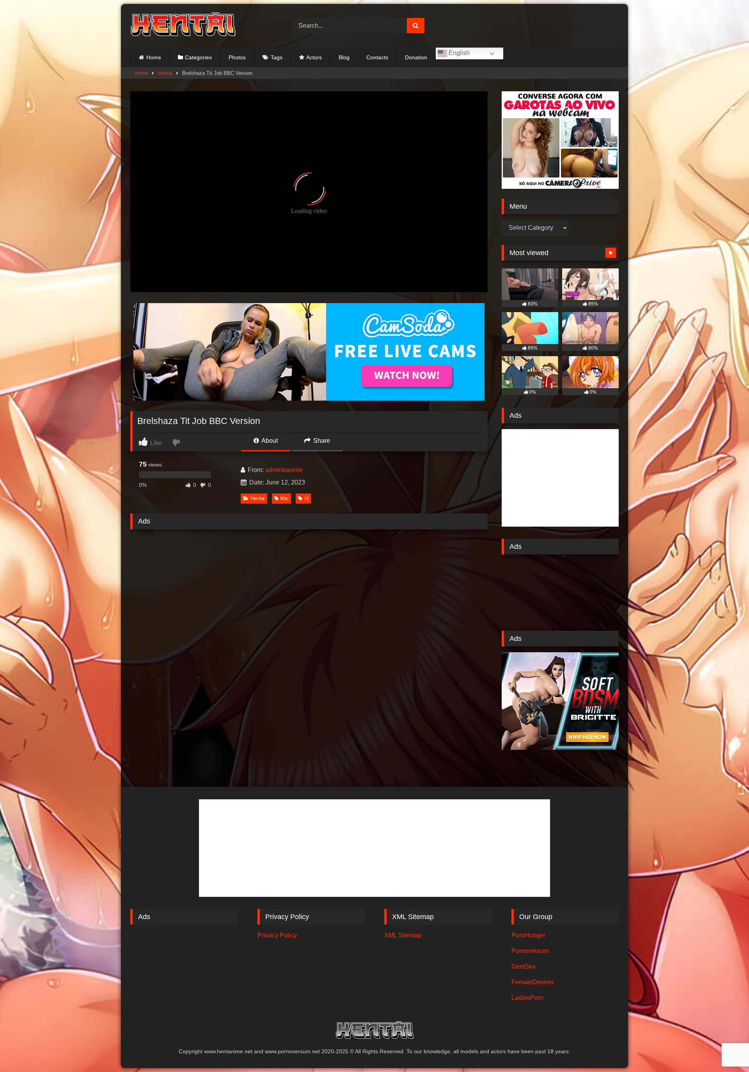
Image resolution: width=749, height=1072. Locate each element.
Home (153, 57)
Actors (314, 57)
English (458, 53)
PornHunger (528, 935)
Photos (237, 57)
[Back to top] (724, 1048)
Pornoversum (529, 951)
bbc (284, 498)
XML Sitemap (402, 935)
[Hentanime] (183, 25)
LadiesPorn (527, 997)
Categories (198, 57)
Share (321, 440)
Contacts (377, 57)
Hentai (165, 73)
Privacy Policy (277, 935)
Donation (416, 57)
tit (306, 498)
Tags (276, 57)
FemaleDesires (532, 982)
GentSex (523, 966)
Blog (344, 57)
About (269, 440)
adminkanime (284, 470)
